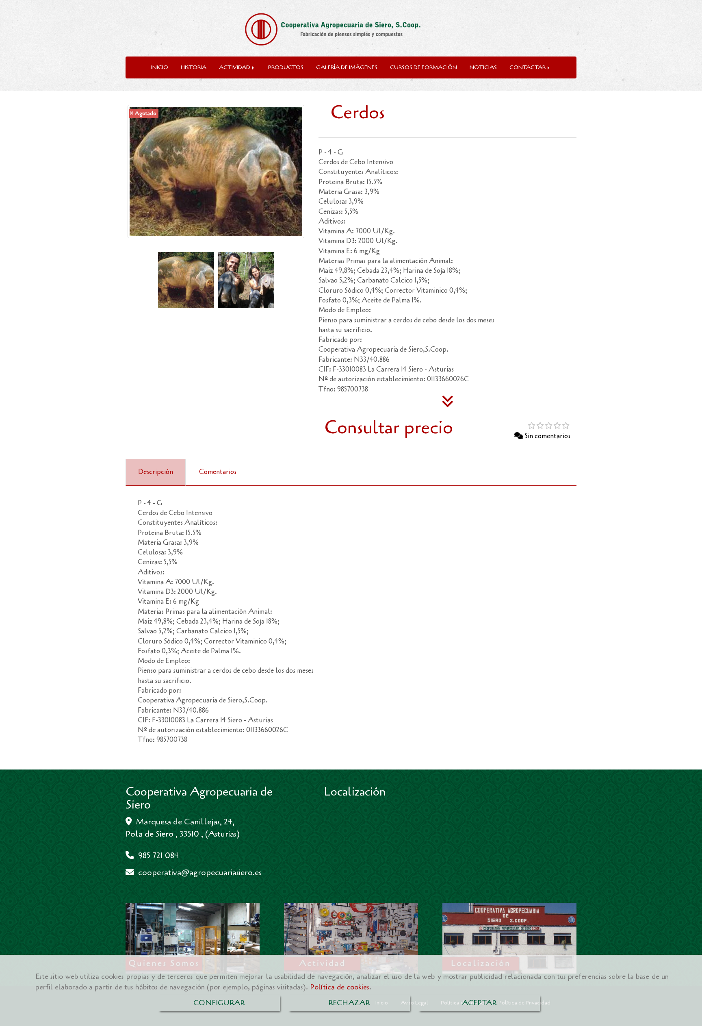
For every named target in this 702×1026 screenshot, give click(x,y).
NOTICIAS (483, 67)
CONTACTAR (528, 67)
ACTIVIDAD (235, 67)
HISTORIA (193, 67)
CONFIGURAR (219, 1003)
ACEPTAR (479, 1003)
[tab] (156, 472)
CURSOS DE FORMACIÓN (423, 67)
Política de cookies (339, 987)
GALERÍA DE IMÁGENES (346, 67)
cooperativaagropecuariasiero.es (199, 872)
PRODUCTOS (285, 67)
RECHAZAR (349, 1003)
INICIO (159, 67)
